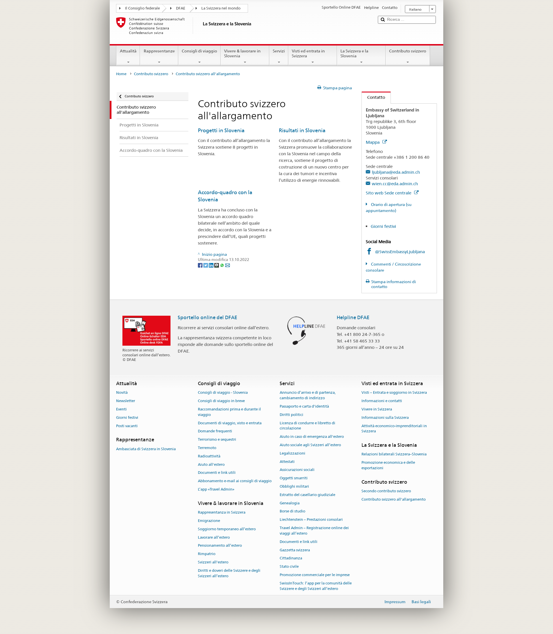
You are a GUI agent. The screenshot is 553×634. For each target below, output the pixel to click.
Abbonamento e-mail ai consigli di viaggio (235, 481)
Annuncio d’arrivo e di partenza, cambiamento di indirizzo (308, 395)
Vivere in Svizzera (376, 409)
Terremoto (207, 448)
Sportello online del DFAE (207, 317)
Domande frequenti (215, 431)
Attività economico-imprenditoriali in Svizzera (394, 429)
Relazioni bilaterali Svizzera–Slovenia (394, 454)
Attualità (128, 51)
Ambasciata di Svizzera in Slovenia (146, 449)
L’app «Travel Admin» (216, 489)
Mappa (373, 142)
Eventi (121, 409)
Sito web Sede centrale (389, 193)
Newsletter (125, 401)
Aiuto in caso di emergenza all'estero (312, 436)
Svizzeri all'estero (213, 562)
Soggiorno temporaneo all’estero (227, 529)
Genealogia (290, 503)
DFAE (180, 8)
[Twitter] (206, 265)
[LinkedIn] (211, 265)
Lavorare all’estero (214, 537)
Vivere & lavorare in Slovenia (242, 53)
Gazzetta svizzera (295, 550)
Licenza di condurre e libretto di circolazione (307, 426)
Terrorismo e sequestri (217, 439)
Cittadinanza (291, 558)
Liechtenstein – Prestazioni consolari (311, 520)
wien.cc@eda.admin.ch (395, 183)
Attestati (287, 461)
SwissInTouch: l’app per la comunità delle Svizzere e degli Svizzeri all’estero (316, 586)
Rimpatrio (206, 554)
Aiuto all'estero (211, 464)
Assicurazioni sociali (297, 470)
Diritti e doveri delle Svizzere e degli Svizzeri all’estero (229, 573)
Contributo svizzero (407, 51)
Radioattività (209, 456)
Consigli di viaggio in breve (221, 401)
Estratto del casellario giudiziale (307, 495)
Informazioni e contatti (381, 401)
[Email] (227, 265)
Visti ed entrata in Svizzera (308, 53)
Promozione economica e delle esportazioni (388, 465)
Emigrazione (209, 520)
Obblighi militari (294, 486)
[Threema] (217, 265)
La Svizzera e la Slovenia (354, 53)
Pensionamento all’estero (220, 546)
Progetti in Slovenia (221, 130)
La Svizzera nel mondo (220, 8)
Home (121, 74)
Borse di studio (292, 511)
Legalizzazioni (292, 453)
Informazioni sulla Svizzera (385, 417)
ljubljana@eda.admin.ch (396, 172)
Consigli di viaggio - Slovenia (223, 393)
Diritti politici (291, 414)
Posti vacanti (127, 426)
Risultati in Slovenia (302, 130)
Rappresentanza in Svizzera (221, 512)
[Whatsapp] (222, 265)
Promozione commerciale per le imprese (315, 575)
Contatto (373, 97)
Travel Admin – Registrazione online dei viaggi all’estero (314, 530)
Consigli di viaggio (199, 51)
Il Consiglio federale (142, 8)
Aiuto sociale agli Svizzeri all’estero (310, 445)
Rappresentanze (159, 51)
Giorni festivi (383, 226)
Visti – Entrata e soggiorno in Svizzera (394, 393)
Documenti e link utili (217, 473)
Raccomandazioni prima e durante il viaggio (229, 412)
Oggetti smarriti (294, 478)
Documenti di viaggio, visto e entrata (230, 423)
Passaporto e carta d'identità (304, 406)
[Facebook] (200, 265)
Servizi (279, 51)
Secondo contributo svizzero (386, 491)
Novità (122, 393)
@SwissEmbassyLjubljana (400, 251)
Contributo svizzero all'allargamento (393, 499)
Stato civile (289, 566)
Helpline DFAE (353, 317)
